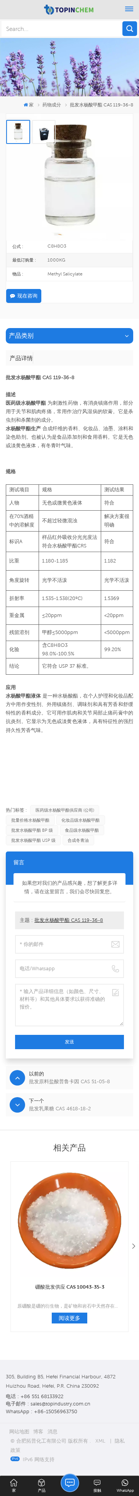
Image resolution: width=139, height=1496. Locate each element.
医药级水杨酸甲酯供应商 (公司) (65, 810)
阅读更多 (69, 1318)
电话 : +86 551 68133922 (34, 1396)
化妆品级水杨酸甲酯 (80, 820)
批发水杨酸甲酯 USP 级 (33, 840)
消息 (52, 1431)
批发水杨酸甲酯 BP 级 (32, 830)
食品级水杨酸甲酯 (82, 830)
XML (100, 1441)
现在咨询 (27, 296)
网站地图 (19, 1431)
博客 (38, 1431)
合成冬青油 (78, 840)
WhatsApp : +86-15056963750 (41, 1411)
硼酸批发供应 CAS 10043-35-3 (69, 1287)
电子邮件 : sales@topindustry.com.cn (48, 1404)
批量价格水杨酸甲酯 (30, 820)
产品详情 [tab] (21, 357)
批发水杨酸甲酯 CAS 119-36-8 (68, 920)
